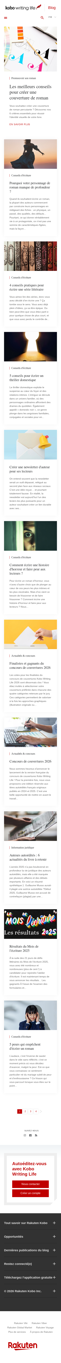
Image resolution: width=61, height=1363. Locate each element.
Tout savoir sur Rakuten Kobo (25, 1223)
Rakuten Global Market (19, 1327)
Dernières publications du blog (26, 1250)
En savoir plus (19, 124)
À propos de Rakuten (41, 1332)
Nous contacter (31, 1184)
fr (50, 17)
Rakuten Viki (20, 1323)
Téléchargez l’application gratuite (28, 1277)
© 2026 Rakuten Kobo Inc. (23, 1291)
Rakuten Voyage (45, 1327)
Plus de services (17, 1332)
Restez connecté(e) (18, 1264)
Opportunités (13, 1236)
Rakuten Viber (39, 1323)
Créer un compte (30, 1193)
